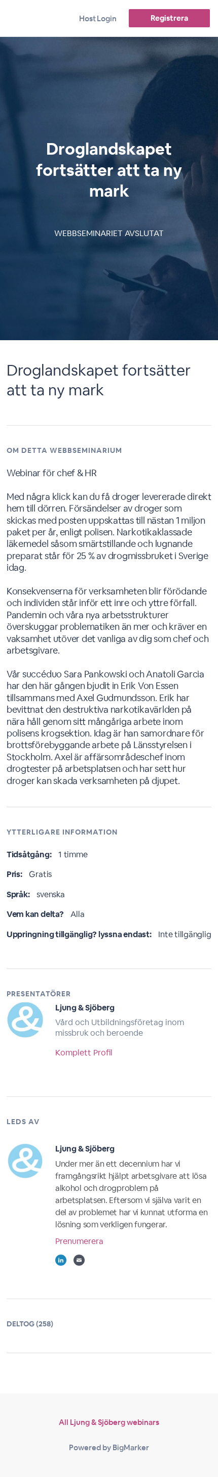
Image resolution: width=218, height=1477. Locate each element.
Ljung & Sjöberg (85, 1007)
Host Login (98, 18)
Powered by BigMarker (109, 1447)
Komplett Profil (84, 1052)
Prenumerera (79, 1241)
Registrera (169, 18)
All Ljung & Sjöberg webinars (109, 1422)
